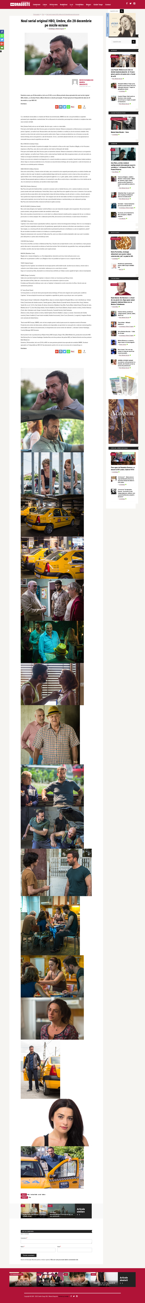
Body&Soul (63, 5)
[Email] (2, 48)
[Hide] (1, 51)
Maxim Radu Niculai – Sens (120, 132)
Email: (59, 1246)
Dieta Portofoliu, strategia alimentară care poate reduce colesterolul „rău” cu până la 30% (122, 254)
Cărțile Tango (98, 5)
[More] (79, 107)
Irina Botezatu (122, 218)
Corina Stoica (115, 306)
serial (39, 1194)
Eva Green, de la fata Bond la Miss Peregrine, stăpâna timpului (126, 214)
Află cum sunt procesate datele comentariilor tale (64, 1259)
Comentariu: (24, 1238)
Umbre (43, 1194)
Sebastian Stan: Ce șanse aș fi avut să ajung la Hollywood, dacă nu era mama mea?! (126, 194)
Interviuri (114, 56)
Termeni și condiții (63, 1296)
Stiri (38, 1274)
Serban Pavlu (33, 1194)
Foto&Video (80, 5)
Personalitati (69, 1274)
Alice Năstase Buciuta (117, 78)
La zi (71, 5)
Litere (45, 5)
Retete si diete (115, 238)
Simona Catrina (122, 344)
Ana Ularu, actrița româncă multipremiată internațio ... (58, 1215)
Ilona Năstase (53, 1212)
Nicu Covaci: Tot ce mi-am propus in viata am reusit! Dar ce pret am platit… (126, 351)
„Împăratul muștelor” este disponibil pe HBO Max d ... (33, 1215)
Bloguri (88, 5)
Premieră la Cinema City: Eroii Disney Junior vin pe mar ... (104, 1284)
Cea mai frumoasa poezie (118, 119)
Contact (108, 5)
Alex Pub (121, 269)
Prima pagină (36, 14)
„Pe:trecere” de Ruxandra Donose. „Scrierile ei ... (23, 1284)
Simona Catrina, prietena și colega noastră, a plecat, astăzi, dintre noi (127, 313)
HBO (28, 1194)
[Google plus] (57, 107)
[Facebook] (2, 32)
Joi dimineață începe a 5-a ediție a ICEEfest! (50, 1284)
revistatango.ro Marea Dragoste (56, 28)
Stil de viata (54, 5)
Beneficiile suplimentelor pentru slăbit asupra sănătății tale (126, 265)
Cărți (113, 454)
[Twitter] (64, 107)
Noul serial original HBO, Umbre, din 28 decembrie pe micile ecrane (62, 14)
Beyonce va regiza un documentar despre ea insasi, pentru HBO (77, 1284)
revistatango (26, 1212)
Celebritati (36, 5)
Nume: (22, 1246)
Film (43, 14)
